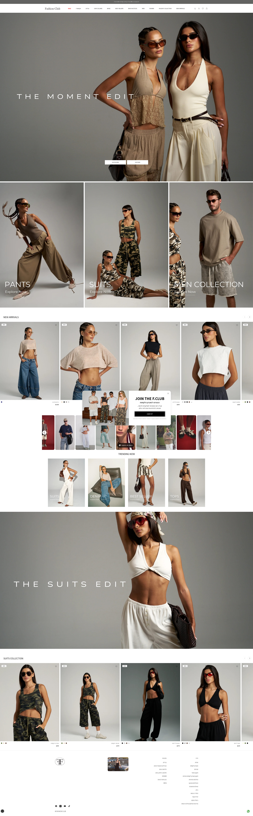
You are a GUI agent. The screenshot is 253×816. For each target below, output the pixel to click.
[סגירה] (168, 393)
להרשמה (150, 414)
